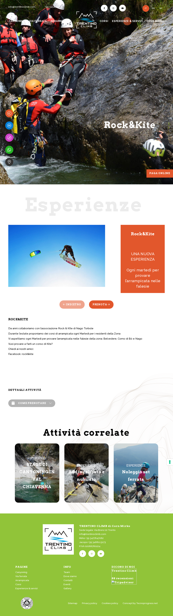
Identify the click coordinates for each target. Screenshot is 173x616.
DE (160, 8)
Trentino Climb (124, 570)
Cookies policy (110, 603)
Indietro (73, 304)
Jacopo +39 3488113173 (92, 542)
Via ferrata (21, 576)
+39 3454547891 (54, 6)
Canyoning (21, 572)
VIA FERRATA (38, 21)
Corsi (18, 584)
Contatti (68, 580)
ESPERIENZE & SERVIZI (128, 21)
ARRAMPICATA (60, 21)
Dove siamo (70, 576)
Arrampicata (22, 580)
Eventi (67, 584)
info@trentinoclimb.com (21, 6)
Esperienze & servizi (26, 588)
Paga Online (159, 173)
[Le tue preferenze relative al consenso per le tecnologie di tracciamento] (170, 462)
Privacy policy (89, 603)
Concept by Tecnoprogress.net (140, 603)
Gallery (67, 588)
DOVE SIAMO (155, 21)
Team (67, 572)
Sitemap (72, 603)
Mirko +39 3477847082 (91, 538)
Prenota (100, 304)
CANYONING (17, 21)
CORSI (104, 21)
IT (146, 8)
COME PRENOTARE (32, 403)
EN (153, 8)
